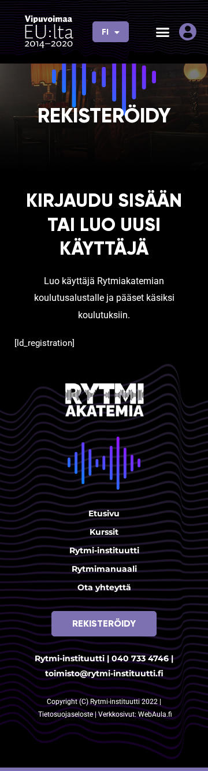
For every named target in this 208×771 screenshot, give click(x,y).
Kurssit (104, 532)
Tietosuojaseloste (66, 714)
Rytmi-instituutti (104, 550)
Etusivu (104, 513)
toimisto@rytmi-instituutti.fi (104, 673)
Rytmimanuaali (104, 569)
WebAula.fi (155, 714)
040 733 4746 (140, 658)
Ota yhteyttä (104, 587)
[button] (163, 32)
